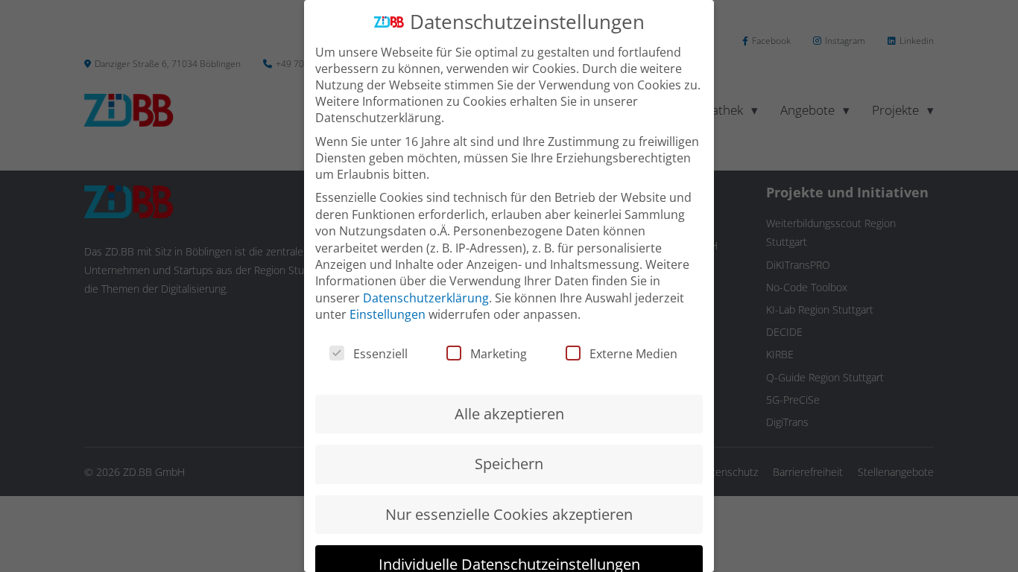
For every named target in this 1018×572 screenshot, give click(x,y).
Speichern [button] (509, 464)
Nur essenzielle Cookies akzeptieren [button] (509, 514)
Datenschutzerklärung (426, 298)
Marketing (498, 354)
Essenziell (380, 354)
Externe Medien (633, 354)
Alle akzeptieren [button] (509, 414)
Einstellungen (388, 314)
